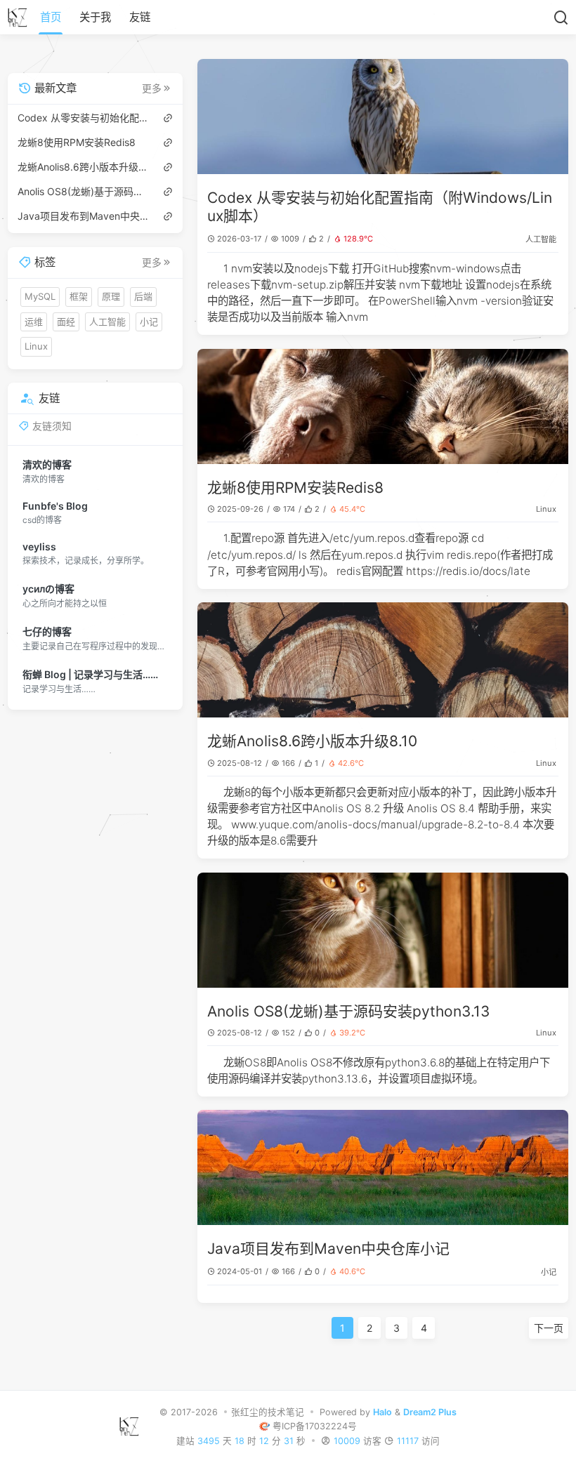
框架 (79, 296)
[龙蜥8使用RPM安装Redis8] (382, 406)
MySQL (40, 296)
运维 (34, 321)
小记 (548, 1272)
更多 (152, 88)
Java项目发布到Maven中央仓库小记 (328, 1248)
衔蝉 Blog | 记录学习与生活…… (90, 674)
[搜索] (561, 17)
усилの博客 (48, 589)
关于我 (95, 17)
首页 (50, 17)
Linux (546, 509)
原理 (111, 296)
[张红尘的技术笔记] (21, 17)
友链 (139, 17)
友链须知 (52, 426)
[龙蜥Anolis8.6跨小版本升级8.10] (382, 659)
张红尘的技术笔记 (267, 1412)
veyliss (39, 546)
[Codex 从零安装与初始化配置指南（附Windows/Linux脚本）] (382, 116)
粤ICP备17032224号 (315, 1426)
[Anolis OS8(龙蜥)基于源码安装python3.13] (382, 930)
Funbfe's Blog (55, 506)
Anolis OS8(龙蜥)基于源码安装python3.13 (348, 1011)
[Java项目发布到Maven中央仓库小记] (382, 1167)
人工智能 (540, 239)
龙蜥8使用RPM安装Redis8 (295, 487)
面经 (66, 321)
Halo (382, 1412)
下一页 (548, 1328)
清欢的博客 (47, 464)
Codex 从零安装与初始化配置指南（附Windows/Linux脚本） (84, 118)
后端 (143, 296)
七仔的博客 (47, 631)
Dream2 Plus (430, 1412)
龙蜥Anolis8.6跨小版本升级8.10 (312, 741)
